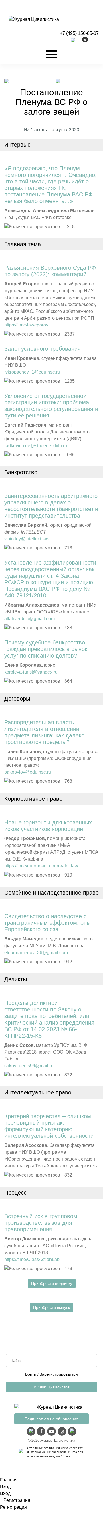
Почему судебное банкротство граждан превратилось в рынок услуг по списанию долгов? (45, 649)
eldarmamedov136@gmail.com (36, 952)
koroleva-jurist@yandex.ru (31, 672)
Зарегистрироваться (59, 1374)
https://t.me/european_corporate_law (41, 865)
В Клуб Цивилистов (52, 1387)
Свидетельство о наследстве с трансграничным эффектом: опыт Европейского (48, 922)
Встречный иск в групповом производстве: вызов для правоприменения (40, 1222)
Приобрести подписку (51, 1283)
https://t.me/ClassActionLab (32, 1259)
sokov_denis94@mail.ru (29, 1065)
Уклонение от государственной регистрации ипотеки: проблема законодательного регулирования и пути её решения (51, 406)
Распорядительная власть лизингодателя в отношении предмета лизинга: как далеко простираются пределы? (44, 732)
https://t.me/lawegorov (26, 325)
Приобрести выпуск (51, 1307)
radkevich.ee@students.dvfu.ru (35, 445)
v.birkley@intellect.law (26, 538)
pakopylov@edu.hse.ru (27, 772)
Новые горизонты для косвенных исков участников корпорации (48, 825)
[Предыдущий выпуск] (6, 81)
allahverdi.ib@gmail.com (29, 618)
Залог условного (42, 349)
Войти (30, 1374)
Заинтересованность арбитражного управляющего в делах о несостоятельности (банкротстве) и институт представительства (51, 506)
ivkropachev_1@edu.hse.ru (32, 372)
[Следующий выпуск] (58, 81)
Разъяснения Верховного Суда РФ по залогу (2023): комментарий (50, 271)
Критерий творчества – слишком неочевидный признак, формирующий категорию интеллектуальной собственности (49, 1126)
